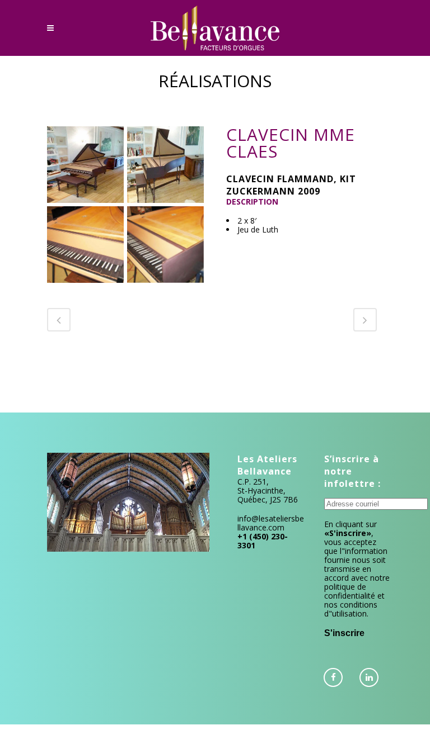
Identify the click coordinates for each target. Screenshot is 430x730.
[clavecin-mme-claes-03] (85, 244)
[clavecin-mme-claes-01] (85, 164)
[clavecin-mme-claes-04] (165, 244)
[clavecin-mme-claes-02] (165, 164)
